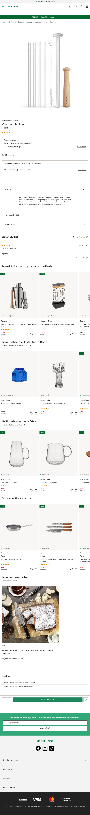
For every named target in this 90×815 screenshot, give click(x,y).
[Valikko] (87, 6)
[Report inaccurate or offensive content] (86, 258)
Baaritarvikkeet (24, 22)
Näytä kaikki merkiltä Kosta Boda (15, 346)
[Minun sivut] (70, 6)
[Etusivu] (10, 6)
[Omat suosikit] (75, 6)
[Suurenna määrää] (10, 699)
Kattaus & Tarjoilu (9, 22)
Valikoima (7, 769)
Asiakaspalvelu (10, 760)
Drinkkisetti (37, 22)
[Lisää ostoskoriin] (36, 333)
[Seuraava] (85, 70)
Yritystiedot (9, 787)
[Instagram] (45, 748)
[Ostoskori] (81, 6)
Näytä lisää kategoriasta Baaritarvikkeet (18, 686)
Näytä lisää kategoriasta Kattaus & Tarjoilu (19, 682)
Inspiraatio (8, 778)
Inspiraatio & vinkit (10, 581)
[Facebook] (38, 748)
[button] (7, 132)
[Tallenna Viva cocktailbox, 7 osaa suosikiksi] (85, 699)
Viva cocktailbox (50, 22)
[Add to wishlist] (32, 334)
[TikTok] (51, 748)
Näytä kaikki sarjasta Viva (12, 425)
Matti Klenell (7, 121)
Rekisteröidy (81, 147)
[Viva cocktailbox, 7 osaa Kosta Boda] (45, 70)
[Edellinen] (4, 70)
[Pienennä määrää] (3, 699)
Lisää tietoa (82, 170)
